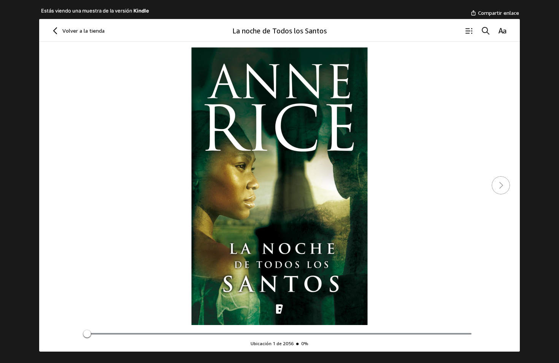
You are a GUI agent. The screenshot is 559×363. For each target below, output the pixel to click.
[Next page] (501, 185)
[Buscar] (485, 30)
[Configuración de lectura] (502, 30)
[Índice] (469, 30)
